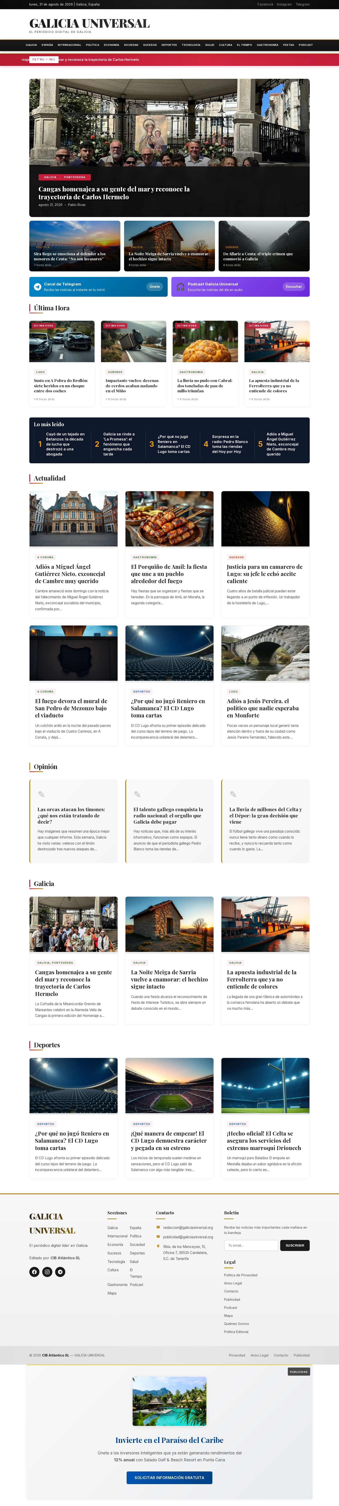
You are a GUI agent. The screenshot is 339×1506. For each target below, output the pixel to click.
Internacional (69, 45)
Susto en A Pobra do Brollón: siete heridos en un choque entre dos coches (61, 385)
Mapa (111, 1293)
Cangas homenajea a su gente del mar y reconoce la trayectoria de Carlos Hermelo (118, 60)
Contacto (231, 1291)
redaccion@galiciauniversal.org (188, 1227)
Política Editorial (236, 1332)
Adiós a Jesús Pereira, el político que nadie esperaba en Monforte (263, 708)
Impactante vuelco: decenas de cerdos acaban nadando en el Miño (132, 385)
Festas (288, 45)
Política (92, 45)
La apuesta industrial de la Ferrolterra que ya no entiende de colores (274, 385)
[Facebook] (34, 1272)
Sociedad (131, 45)
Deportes (169, 45)
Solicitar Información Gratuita (169, 1477)
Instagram (284, 4)
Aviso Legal (233, 1283)
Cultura (225, 45)
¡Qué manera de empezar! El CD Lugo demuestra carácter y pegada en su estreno (169, 1140)
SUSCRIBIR (295, 1245)
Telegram (303, 4)
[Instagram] (47, 1272)
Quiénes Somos (236, 1324)
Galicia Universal (89, 23)
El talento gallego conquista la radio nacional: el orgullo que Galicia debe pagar (168, 815)
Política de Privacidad (240, 1275)
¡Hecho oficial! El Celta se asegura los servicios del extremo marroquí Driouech (264, 1140)
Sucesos (150, 45)
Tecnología (191, 45)
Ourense (232, 247)
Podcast (306, 45)
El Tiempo (244, 45)
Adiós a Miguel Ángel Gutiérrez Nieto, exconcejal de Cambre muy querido (70, 573)
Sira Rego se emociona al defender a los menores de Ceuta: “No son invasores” (70, 256)
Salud (209, 45)
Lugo (40, 372)
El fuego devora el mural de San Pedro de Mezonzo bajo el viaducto (71, 708)
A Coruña (45, 557)
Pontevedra (74, 177)
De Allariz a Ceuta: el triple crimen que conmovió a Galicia (258, 256)
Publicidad (232, 1299)
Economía (111, 45)
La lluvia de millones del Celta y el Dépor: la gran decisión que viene (265, 815)
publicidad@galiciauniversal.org (188, 1237)
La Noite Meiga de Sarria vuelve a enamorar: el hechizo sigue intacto (169, 256)
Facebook (265, 4)
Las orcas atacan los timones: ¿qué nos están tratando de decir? (71, 815)
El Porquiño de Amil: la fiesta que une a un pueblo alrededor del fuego (169, 573)
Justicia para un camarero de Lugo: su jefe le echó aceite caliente (265, 573)
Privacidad (237, 1355)
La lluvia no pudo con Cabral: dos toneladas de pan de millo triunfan (204, 385)
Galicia (31, 45)
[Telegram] (60, 1272)
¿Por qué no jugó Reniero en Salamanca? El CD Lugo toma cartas (168, 708)
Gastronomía (267, 45)
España (47, 45)
